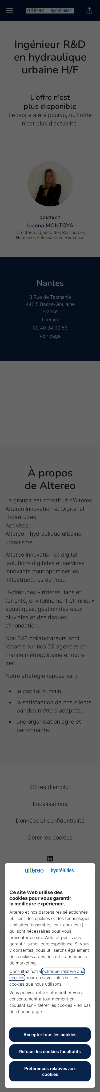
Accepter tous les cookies (50, 1034)
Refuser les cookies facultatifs (50, 1051)
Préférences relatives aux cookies (50, 1071)
